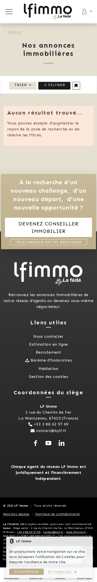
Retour (15, 32)
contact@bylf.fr (51, 430)
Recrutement (48, 352)
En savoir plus (60, 572)
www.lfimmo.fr (76, 532)
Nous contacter (48, 336)
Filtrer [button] (56, 85)
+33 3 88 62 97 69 (51, 424)
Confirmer (26, 572)
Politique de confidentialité (57, 514)
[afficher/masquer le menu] (9, 12)
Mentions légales (16, 514)
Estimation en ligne (48, 344)
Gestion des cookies (48, 376)
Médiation (48, 368)
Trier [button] (20, 85)
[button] (76, 86)
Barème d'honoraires (51, 360)
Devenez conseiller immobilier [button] (48, 227)
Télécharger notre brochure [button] (48, 242)
